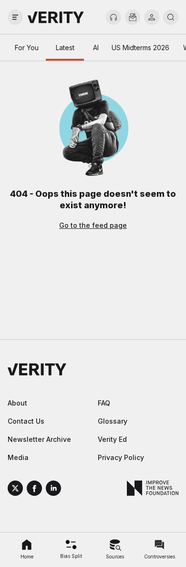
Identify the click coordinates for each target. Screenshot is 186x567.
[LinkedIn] (53, 490)
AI (96, 47)
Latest (65, 47)
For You (27, 47)
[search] (170, 17)
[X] (15, 490)
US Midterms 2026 (140, 47)
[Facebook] (34, 490)
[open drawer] (15, 17)
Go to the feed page (93, 225)
